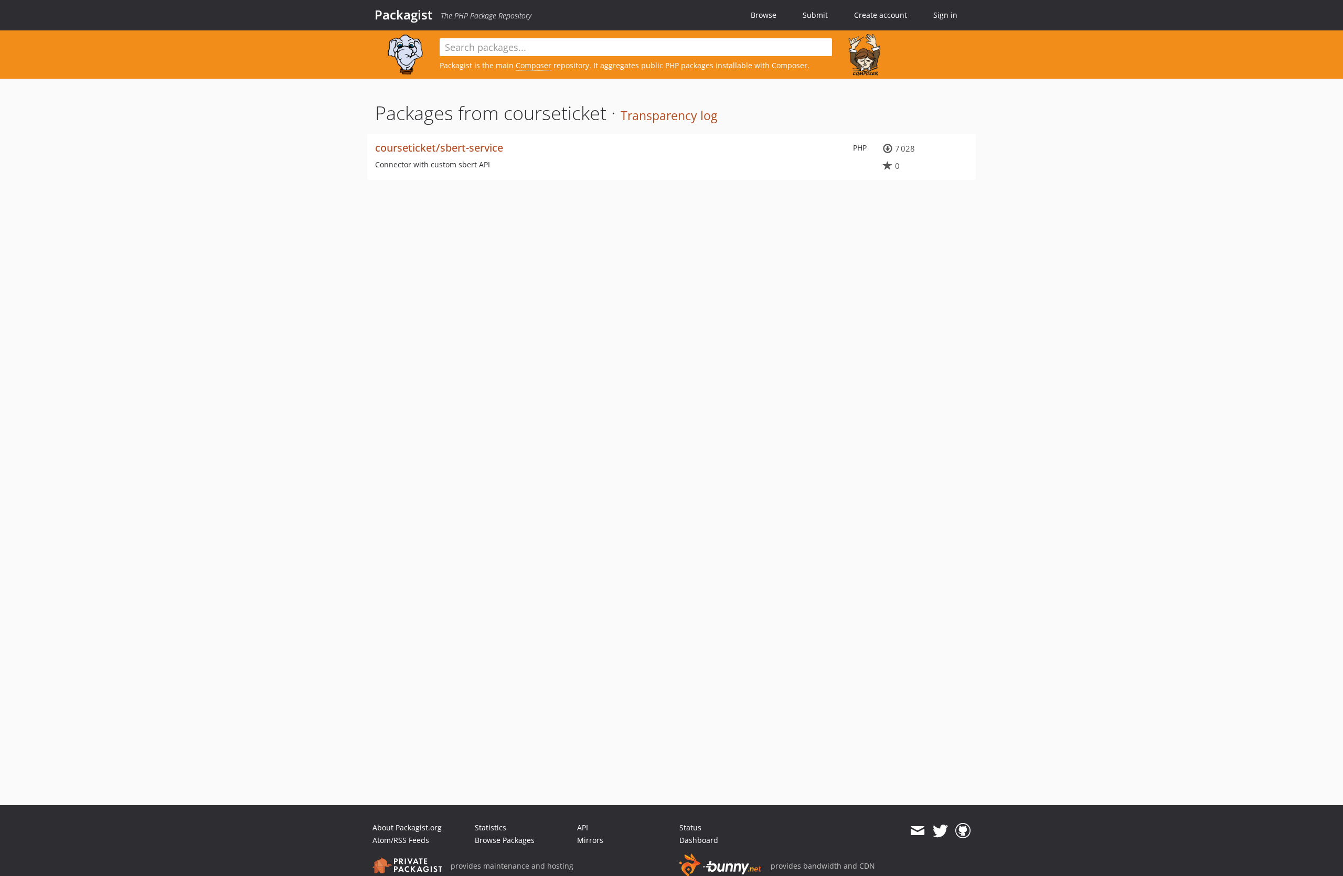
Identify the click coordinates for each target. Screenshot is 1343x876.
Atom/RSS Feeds (400, 840)
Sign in (945, 15)
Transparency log (669, 115)
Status (690, 827)
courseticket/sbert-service (439, 148)
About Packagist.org (407, 827)
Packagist (404, 14)
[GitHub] (963, 830)
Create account (880, 15)
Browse (763, 15)
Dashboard (698, 840)
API (582, 827)
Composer (533, 65)
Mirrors (590, 840)
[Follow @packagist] (940, 830)
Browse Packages (505, 840)
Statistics (490, 827)
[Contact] (917, 830)
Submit (815, 15)
